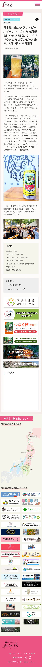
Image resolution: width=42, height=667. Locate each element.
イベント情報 (12, 285)
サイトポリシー (29, 653)
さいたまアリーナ (14, 289)
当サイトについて (15, 653)
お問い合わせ (17, 657)
